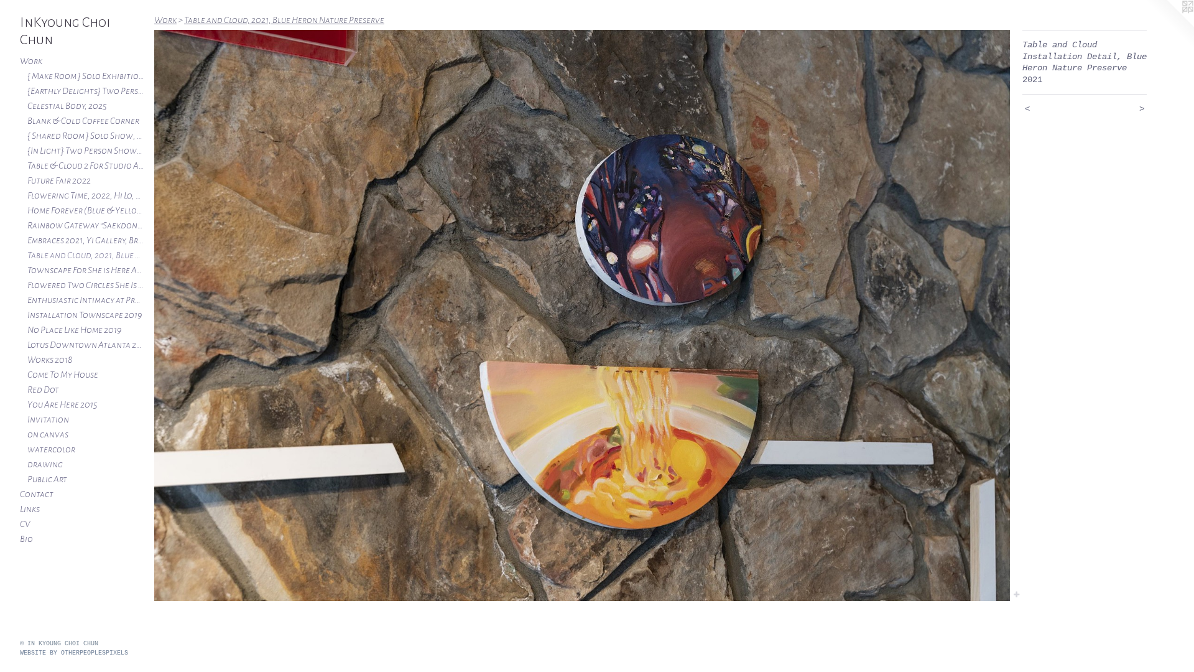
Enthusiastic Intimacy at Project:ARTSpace (85, 300)
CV (25, 524)
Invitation (48, 419)
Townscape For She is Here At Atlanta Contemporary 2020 (85, 270)
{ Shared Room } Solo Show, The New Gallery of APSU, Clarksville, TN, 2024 (85, 136)
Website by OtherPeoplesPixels (74, 653)
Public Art (47, 479)
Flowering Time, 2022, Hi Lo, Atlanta (85, 195)
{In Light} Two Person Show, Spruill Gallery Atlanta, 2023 (85, 151)
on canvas (47, 434)
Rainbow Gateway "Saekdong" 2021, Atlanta (85, 225)
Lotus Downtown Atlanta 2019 (85, 345)
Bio (26, 539)
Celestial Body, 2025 (67, 106)
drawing (45, 464)
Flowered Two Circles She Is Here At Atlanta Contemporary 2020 (85, 285)
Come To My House (62, 375)
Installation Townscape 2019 (84, 315)
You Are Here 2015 (62, 404)
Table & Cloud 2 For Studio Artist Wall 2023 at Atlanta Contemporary (85, 165)
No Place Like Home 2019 (74, 330)
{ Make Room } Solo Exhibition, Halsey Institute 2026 (85, 76)
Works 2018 (49, 360)
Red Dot (43, 389)
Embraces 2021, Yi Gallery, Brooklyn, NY (85, 240)
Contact (36, 494)
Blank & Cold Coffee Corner (83, 121)
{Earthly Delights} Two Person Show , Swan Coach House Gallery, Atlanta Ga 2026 (85, 91)
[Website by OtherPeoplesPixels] (1169, 25)
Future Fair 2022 (59, 180)
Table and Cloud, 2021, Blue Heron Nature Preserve (85, 255)
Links (30, 509)
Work (31, 61)
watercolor (51, 449)
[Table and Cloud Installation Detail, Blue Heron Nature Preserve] (582, 315)
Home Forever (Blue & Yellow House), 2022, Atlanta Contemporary (85, 210)
